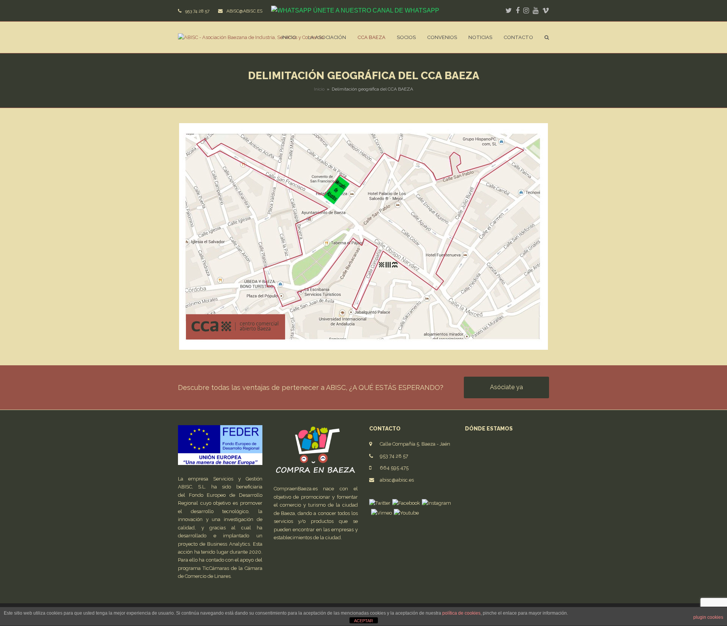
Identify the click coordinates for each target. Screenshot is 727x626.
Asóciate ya (506, 387)
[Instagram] (436, 503)
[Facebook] (406, 503)
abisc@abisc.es (397, 480)
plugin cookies (708, 617)
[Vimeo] (381, 513)
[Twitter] (379, 503)
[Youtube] (406, 513)
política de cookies (461, 613)
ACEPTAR (363, 620)
